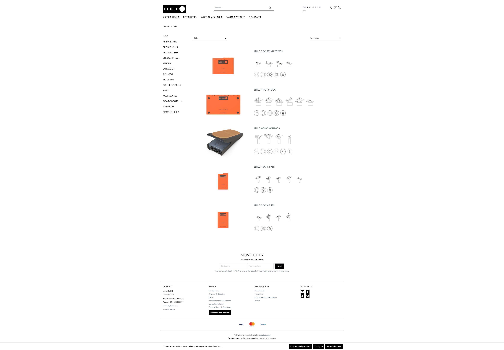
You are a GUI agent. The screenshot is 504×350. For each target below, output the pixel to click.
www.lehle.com (169, 309)
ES (312, 7)
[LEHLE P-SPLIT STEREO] (223, 104)
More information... (215, 346)
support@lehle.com (170, 306)
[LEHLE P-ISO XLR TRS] (223, 220)
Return (211, 297)
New (165, 36)
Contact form (214, 291)
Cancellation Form (216, 304)
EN (308, 7)
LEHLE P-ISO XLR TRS (264, 205)
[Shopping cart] (339, 7)
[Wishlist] (335, 7)
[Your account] (330, 7)
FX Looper (168, 79)
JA (320, 7)
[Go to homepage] (174, 9)
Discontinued (171, 112)
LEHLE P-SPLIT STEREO (265, 89)
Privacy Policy (262, 271)
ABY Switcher (170, 47)
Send (280, 266)
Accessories (170, 95)
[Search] (270, 8)
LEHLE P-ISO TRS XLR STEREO (268, 51)
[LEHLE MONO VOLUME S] (223, 143)
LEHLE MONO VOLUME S (267, 128)
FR (316, 7)
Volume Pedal (171, 58)
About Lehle (259, 291)
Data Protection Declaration (266, 297)
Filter (196, 38)
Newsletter (259, 294)
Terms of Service (277, 271)
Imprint (257, 301)
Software (168, 106)
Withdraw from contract (219, 312)
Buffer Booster (172, 85)
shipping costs (264, 335)
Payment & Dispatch (217, 294)
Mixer (166, 90)
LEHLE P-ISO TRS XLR (264, 166)
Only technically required (300, 346)
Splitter (167, 63)
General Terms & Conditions (220, 307)
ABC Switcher (170, 52)
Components (170, 101)
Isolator (168, 74)
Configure (319, 346)
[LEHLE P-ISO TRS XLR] (223, 181)
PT (304, 11)
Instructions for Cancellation (220, 301)
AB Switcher (170, 41)
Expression (169, 68)
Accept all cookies (334, 346)
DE (304, 7)
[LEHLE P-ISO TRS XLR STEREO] (223, 66)
